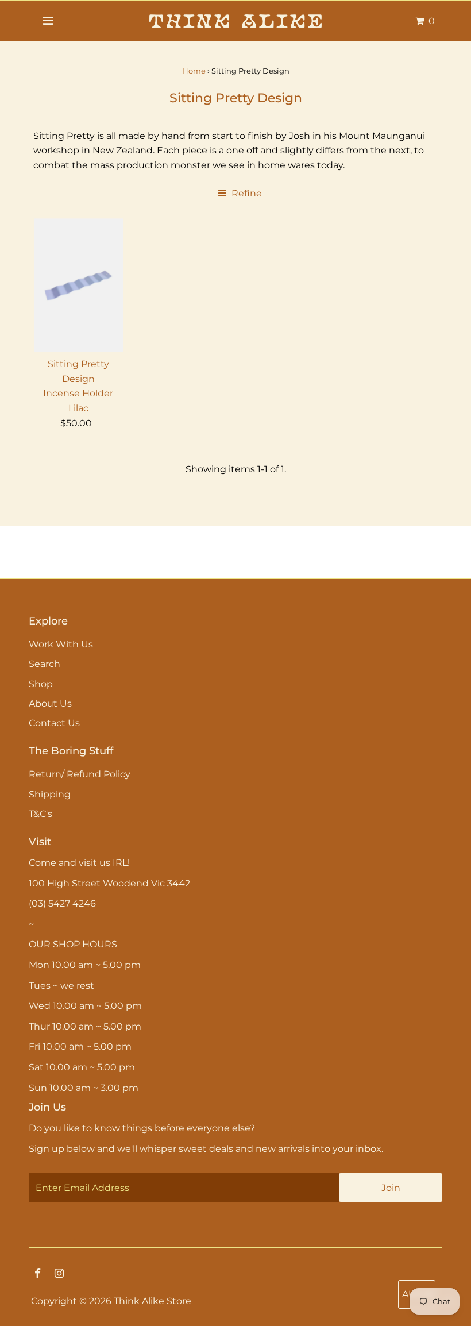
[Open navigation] (48, 20)
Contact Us (54, 723)
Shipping (50, 794)
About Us (50, 703)
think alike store (152, 1301)
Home (194, 70)
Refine (245, 193)
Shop (41, 684)
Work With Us (61, 644)
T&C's (40, 813)
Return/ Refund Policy (79, 774)
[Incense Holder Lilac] (78, 285)
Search (44, 663)
